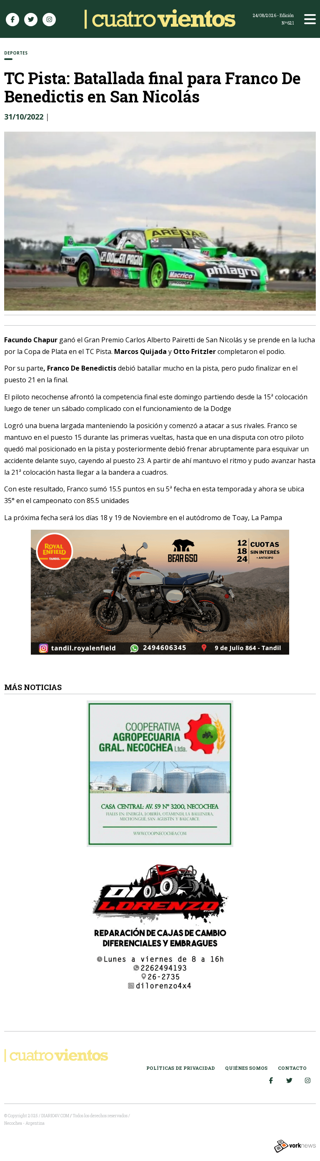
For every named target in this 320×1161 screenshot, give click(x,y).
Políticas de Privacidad (180, 1068)
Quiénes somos (246, 1068)
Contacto (292, 1068)
